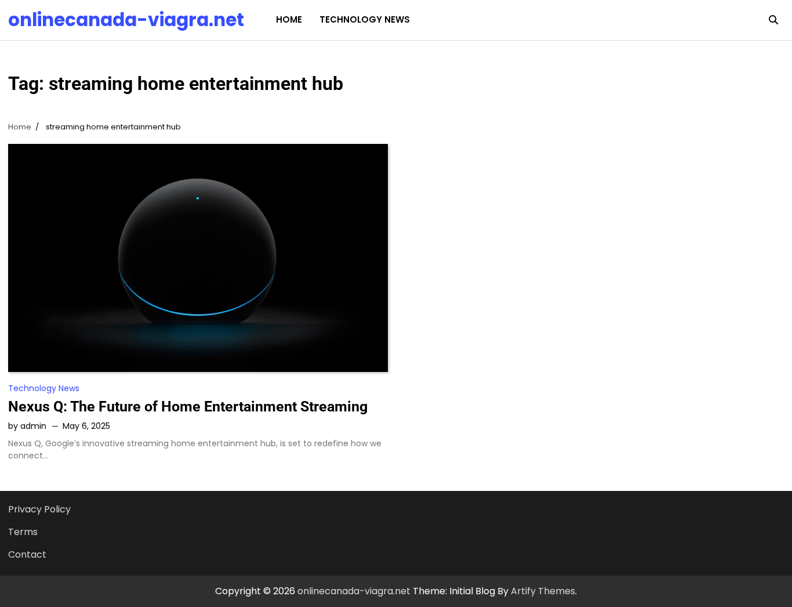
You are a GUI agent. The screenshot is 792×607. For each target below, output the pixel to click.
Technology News (364, 19)
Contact (27, 554)
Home (289, 19)
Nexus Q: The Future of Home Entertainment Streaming (188, 406)
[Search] (773, 19)
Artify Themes (543, 591)
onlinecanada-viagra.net (126, 19)
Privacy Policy (39, 509)
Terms (23, 532)
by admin (27, 426)
